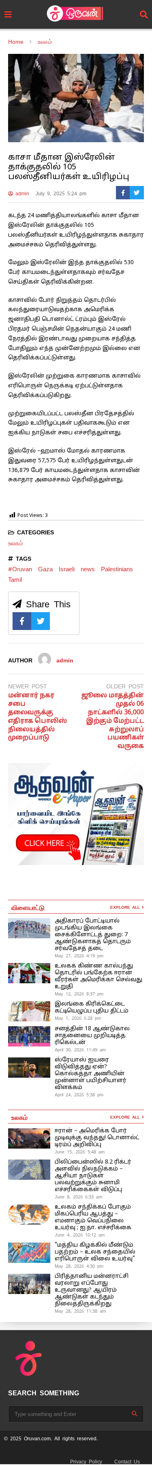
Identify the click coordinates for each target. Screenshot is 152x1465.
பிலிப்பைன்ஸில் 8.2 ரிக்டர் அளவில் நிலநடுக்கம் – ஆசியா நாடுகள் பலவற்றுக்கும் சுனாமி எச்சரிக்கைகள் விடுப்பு (93, 1176)
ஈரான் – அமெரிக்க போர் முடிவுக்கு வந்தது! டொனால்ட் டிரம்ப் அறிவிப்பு (97, 1138)
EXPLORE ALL (126, 907)
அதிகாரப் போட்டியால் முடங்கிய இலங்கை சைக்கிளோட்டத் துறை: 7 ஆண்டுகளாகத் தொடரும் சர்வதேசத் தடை (93, 935)
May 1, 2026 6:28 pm (78, 1018)
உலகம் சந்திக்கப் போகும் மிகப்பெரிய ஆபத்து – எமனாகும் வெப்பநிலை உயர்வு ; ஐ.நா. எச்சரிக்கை (94, 1217)
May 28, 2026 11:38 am (80, 1311)
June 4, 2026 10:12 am (80, 1235)
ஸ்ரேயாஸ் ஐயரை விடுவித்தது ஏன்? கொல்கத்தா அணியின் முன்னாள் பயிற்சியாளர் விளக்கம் (90, 1074)
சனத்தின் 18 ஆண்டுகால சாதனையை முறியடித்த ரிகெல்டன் (92, 1035)
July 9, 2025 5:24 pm (61, 193)
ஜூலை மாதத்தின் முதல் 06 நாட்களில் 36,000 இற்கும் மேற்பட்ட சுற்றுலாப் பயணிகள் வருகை (112, 721)
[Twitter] (137, 192)
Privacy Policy (86, 1461)
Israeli (67, 569)
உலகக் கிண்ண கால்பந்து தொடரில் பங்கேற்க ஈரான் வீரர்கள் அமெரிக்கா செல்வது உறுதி (98, 976)
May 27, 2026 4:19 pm (79, 956)
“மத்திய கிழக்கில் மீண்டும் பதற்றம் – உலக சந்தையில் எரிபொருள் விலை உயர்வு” (95, 1252)
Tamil (15, 579)
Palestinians (117, 569)
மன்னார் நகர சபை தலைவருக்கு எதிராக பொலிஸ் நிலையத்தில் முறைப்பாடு (37, 717)
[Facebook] (123, 192)
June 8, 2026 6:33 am (78, 1197)
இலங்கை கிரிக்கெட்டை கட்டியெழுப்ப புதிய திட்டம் (91, 1007)
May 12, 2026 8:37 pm (79, 994)
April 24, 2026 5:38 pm (79, 1095)
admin (21, 193)
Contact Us (127, 1461)
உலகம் (15, 543)
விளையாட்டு (28, 907)
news (88, 569)
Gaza (45, 569)
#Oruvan (20, 569)
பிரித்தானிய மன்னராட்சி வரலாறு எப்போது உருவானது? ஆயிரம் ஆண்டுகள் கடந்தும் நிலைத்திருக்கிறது (91, 1290)
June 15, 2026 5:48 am (80, 1152)
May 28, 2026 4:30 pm (79, 1266)
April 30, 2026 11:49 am (80, 1050)
